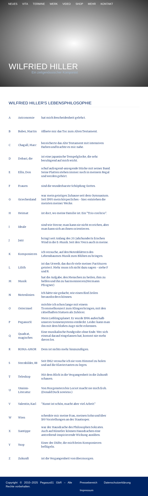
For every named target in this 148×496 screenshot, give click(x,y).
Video (66, 3)
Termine (39, 3)
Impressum (86, 490)
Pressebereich (88, 482)
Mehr (92, 3)
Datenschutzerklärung (117, 482)
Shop (79, 3)
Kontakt (107, 3)
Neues (12, 3)
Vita (25, 3)
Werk (54, 3)
